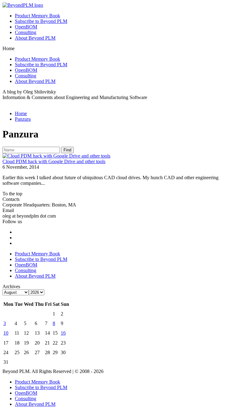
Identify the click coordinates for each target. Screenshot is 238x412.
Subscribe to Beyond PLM (41, 21)
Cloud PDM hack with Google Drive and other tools (53, 161)
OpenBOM (26, 26)
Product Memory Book (37, 15)
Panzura (23, 119)
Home (21, 113)
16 (63, 333)
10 (5, 333)
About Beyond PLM (35, 38)
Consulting (25, 32)
